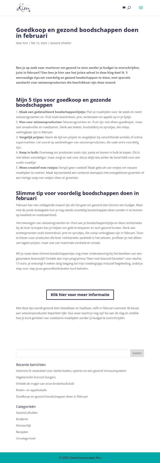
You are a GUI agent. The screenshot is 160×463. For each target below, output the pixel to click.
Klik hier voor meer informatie (80, 294)
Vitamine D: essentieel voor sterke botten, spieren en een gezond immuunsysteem (71, 371)
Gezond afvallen (60, 43)
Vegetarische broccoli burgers (36, 377)
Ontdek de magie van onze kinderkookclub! (45, 383)
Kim (25, 43)
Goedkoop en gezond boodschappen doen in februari (52, 396)
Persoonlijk (23, 425)
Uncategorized (25, 438)
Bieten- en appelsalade (31, 390)
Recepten (22, 432)
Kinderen (22, 419)
